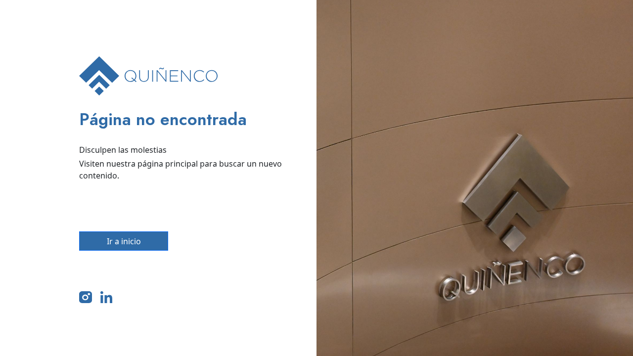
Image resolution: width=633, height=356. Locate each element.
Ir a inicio (124, 241)
